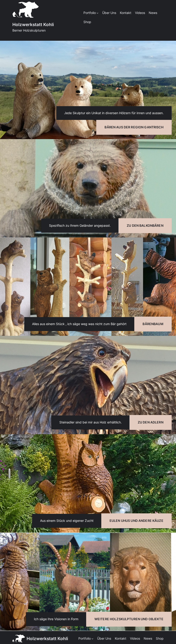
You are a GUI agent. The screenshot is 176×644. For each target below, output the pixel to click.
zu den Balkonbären (145, 225)
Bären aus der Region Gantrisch (133, 127)
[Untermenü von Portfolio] (97, 13)
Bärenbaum (153, 324)
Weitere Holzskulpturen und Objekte (128, 619)
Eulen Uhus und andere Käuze (136, 521)
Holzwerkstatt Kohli (33, 24)
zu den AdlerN (150, 422)
